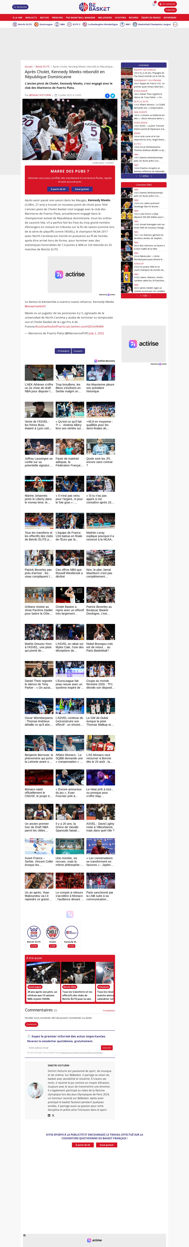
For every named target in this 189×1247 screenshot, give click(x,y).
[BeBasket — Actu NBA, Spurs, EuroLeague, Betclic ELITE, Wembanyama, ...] (94, 6)
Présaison (103, 987)
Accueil (28, 66)
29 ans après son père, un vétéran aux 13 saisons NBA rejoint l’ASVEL (42, 995)
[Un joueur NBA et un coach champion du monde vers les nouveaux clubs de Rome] (127, 267)
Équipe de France (151, 17)
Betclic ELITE (25, 24)
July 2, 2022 (96, 333)
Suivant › (78, 351)
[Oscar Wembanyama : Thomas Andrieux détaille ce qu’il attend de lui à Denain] (127, 147)
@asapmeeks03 (35, 306)
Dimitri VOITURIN (58, 1065)
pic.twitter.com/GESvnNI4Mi (85, 326)
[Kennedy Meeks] (71, 932)
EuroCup (139, 263)
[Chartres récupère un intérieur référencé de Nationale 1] (127, 168)
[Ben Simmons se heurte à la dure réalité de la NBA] (127, 245)
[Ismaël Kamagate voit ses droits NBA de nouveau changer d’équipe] (127, 224)
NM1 (128, 24)
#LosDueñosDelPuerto (50, 326)
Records (133, 17)
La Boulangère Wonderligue (103, 24)
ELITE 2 (76, 24)
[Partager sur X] (112, 95)
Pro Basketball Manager (80, 17)
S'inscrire (107, 1047)
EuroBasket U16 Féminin (147, 80)
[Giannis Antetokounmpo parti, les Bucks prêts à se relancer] (127, 157)
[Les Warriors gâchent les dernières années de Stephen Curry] (127, 235)
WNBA (137, 133)
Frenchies (57, 17)
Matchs (44, 17)
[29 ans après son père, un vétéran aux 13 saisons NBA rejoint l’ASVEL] (43, 973)
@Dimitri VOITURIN (40, 95)
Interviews (170, 17)
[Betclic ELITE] (34, 932)
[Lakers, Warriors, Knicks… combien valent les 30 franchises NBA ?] (127, 277)
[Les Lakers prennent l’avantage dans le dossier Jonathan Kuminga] (127, 203)
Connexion (109, 1010)
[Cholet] (52, 932)
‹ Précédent (63, 351)
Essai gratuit (82, 189)
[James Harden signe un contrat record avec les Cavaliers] (127, 288)
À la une (17, 17)
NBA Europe (140, 112)
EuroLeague (46, 24)
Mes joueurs (105, 17)
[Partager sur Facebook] (107, 95)
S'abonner (170, 10)
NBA (62, 24)
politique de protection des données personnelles (81, 1052)
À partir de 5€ (58, 189)
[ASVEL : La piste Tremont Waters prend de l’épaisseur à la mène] (127, 126)
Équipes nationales (145, 69)
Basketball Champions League (154, 24)
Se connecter (169, 3)
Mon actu (31, 17)
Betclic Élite (69, 987)
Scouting (120, 17)
